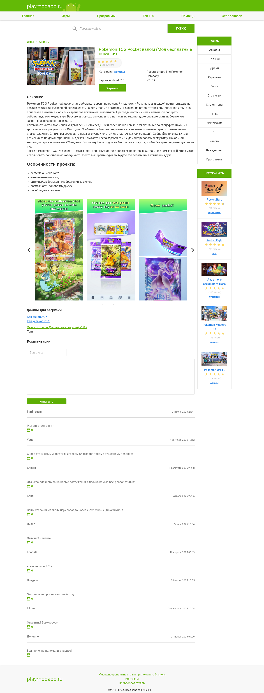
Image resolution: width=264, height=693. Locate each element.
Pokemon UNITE (214, 370)
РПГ (214, 132)
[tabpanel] (111, 250)
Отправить (46, 401)
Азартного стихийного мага (214, 281)
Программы (106, 16)
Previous (29, 250)
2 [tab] (108, 304)
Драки (214, 68)
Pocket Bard (214, 199)
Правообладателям (132, 683)
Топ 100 (148, 16)
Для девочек (214, 150)
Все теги (160, 674)
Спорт (214, 86)
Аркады (119, 71)
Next (192, 250)
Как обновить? (37, 317)
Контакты (132, 678)
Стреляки (214, 77)
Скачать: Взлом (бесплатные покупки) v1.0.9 (57, 327)
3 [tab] (113, 304)
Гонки (214, 114)
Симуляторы (214, 104)
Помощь (187, 16)
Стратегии (214, 95)
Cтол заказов (232, 16)
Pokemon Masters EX (214, 327)
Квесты (214, 141)
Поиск (181, 28)
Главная (28, 16)
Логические (214, 123)
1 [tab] (103, 304)
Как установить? (38, 321)
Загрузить (112, 88)
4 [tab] (119, 304)
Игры (66, 16)
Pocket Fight (215, 240)
